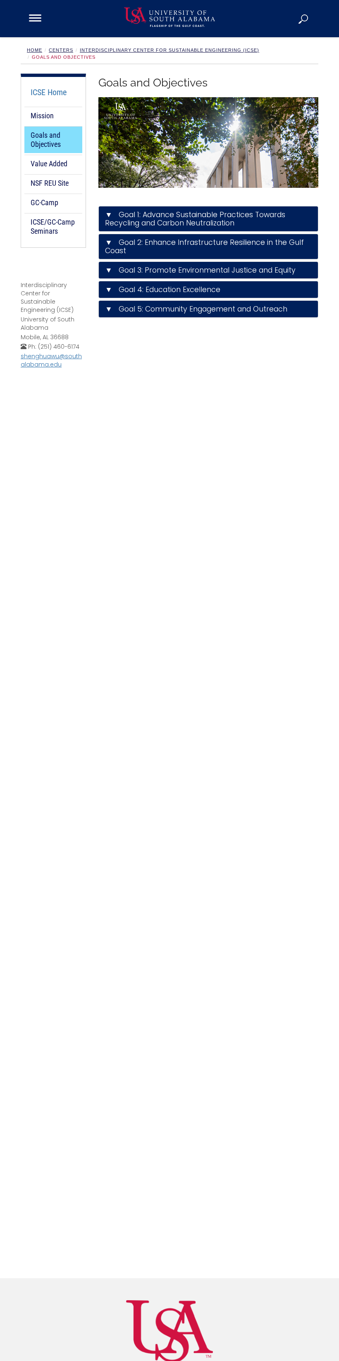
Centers (61, 50)
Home (34, 50)
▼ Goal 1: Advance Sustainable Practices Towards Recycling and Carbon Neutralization (195, 219)
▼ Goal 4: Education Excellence (162, 290)
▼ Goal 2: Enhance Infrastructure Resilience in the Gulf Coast (204, 246)
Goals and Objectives (46, 140)
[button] (304, 18)
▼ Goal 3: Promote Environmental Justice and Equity (200, 270)
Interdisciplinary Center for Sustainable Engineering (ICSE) (169, 50)
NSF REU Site (50, 183)
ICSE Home (49, 92)
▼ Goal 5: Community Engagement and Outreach (196, 309)
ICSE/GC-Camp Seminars (53, 226)
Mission (42, 115)
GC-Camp (44, 202)
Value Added (49, 163)
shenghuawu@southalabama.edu (51, 360)
